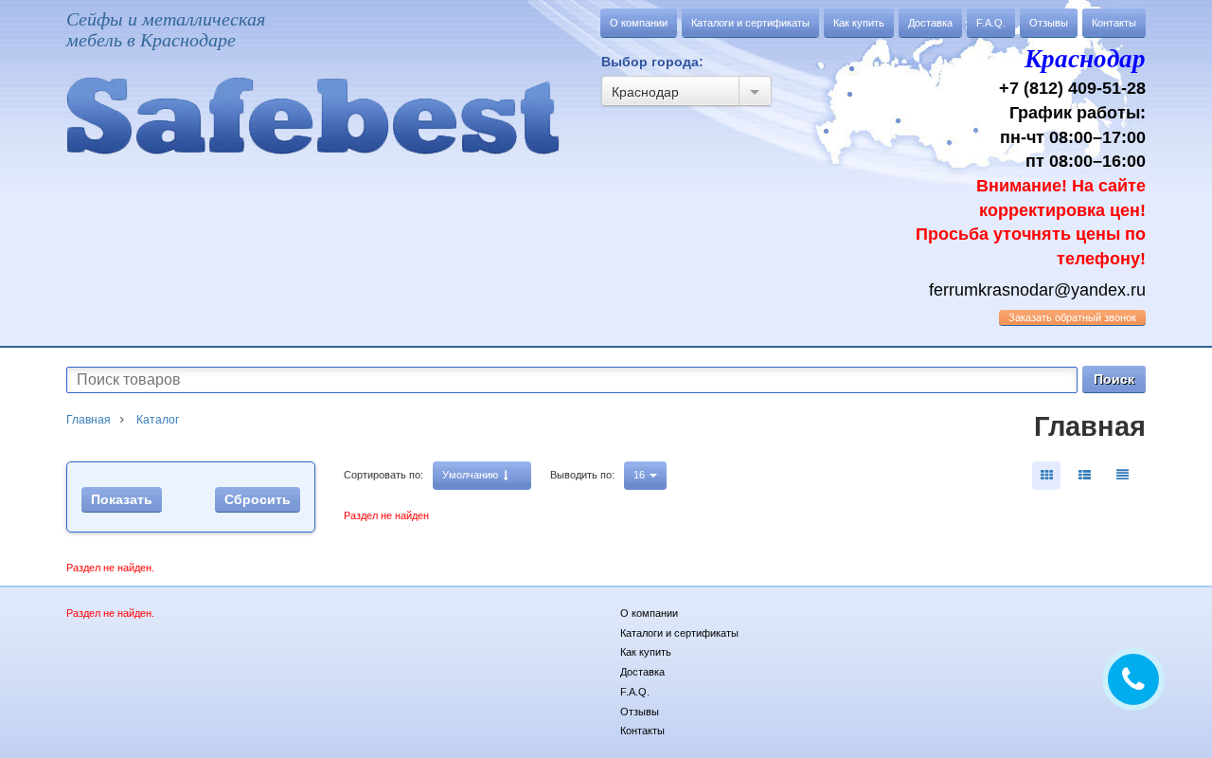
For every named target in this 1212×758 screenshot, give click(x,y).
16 (640, 474)
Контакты (1114, 22)
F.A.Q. (991, 22)
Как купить (858, 22)
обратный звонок (1072, 317)
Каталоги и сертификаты (750, 22)
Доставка (930, 22)
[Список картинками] (1084, 475)
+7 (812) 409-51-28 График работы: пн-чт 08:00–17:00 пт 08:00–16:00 (1031, 156)
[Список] (1122, 475)
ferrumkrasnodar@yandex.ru (1037, 289)
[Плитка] (1046, 475)
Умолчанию (471, 474)
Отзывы (1048, 22)
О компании (639, 22)
